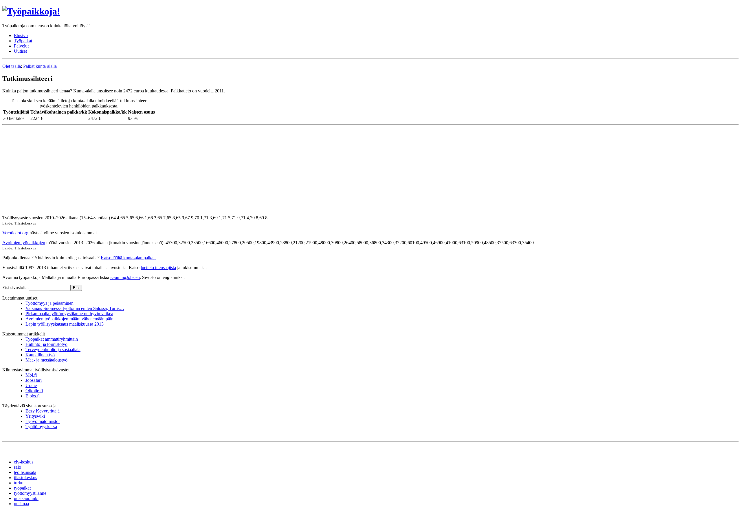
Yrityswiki (35, 416)
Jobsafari (33, 380)
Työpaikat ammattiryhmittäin (51, 339)
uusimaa (21, 503)
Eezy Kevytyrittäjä (42, 410)
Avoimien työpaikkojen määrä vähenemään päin (69, 318)
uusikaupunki (26, 498)
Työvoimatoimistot (42, 421)
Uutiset (20, 51)
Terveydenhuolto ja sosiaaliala (52, 349)
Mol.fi (31, 375)
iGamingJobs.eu (125, 277)
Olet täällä (11, 66)
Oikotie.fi (34, 390)
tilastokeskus (25, 477)
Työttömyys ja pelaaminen (49, 303)
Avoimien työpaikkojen (23, 242)
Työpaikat (23, 40)
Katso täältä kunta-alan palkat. (128, 257)
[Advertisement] (176, 170)
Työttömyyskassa (41, 426)
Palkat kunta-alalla (40, 66)
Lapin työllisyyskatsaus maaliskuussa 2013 (64, 324)
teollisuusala (25, 472)
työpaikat (22, 488)
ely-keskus (23, 461)
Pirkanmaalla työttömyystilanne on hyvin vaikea (69, 313)
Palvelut (21, 45)
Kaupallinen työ (40, 354)
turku (18, 482)
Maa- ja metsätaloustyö (46, 359)
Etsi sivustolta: (15, 287)
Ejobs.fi (32, 395)
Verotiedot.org (15, 232)
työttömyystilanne (30, 493)
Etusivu (21, 35)
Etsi (76, 288)
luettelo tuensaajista (158, 267)
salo (17, 467)
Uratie (31, 385)
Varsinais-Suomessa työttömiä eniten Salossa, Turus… (74, 308)
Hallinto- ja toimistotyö (46, 344)
